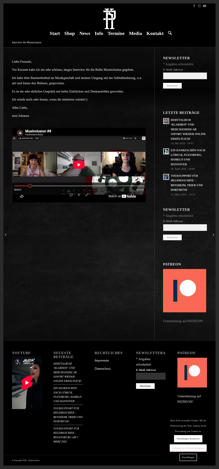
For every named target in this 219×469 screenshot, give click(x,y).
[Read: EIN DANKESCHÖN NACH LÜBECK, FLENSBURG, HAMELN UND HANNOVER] (166, 151)
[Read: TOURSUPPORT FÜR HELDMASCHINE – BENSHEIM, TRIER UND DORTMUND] (166, 177)
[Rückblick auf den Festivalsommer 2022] (6, 234)
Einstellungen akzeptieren (188, 438)
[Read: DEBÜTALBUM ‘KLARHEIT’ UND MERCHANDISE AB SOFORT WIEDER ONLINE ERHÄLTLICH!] (166, 121)
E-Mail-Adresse (174, 69)
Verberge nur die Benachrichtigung (188, 448)
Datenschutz (103, 368)
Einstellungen (188, 457)
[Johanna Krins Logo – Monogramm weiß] (109, 19)
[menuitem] (54, 33)
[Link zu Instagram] (199, 6)
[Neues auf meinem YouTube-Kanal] (213, 234)
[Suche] (169, 33)
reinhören (68, 99)
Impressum (102, 360)
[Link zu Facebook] (194, 6)
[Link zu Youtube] (204, 6)
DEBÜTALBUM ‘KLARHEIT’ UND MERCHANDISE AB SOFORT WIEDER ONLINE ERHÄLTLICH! (188, 129)
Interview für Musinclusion (26, 42)
